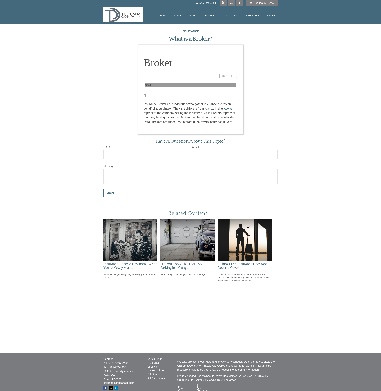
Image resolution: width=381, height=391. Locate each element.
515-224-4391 (207, 2)
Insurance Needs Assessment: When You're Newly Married (130, 266)
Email (195, 146)
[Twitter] (223, 3)
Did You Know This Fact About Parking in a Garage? (182, 266)
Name (107, 146)
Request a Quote (263, 2)
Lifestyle (153, 366)
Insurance (154, 362)
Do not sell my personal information (238, 369)
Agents (209, 108)
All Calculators (156, 378)
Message (108, 166)
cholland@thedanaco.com (118, 382)
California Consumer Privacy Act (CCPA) (201, 365)
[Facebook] (239, 3)
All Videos (154, 374)
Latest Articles (156, 370)
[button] (163, 15)
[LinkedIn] (231, 3)
